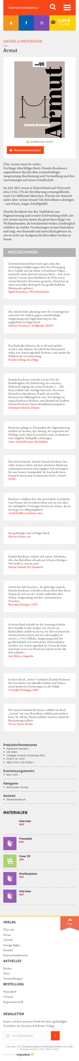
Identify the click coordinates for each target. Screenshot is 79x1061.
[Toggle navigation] (67, 7)
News (6, 973)
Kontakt (8, 950)
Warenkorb (10, 992)
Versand (8, 997)
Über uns (8, 930)
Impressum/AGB (13, 1002)
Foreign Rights (11, 945)
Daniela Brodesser (22, 42)
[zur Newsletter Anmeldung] (55, 1039)
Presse (7, 935)
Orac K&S (28, 7)
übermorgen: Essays (17, 787)
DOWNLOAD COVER (42, 141)
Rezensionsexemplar (27, 150)
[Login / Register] (11, 23)
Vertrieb (8, 940)
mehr (39, 827)
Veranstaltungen (12, 978)
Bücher (7, 968)
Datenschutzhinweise (15, 955)
